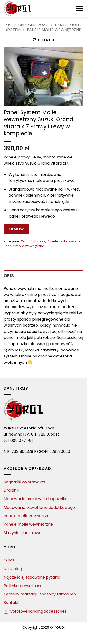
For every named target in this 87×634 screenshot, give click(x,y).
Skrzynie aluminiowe (23, 532)
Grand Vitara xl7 (33, 241)
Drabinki (11, 490)
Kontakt (11, 602)
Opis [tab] (9, 275)
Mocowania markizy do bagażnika (35, 499)
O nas (9, 560)
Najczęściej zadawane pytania (32, 577)
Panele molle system (63, 241)
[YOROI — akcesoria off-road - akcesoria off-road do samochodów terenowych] (28, 8)
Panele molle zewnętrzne (28, 516)
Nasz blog (13, 569)
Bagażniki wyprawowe (24, 482)
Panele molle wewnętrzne (54, 30)
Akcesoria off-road (27, 25)
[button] (79, 8)
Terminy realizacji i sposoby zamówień (40, 594)
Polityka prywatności (23, 585)
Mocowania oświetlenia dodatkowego (39, 507)
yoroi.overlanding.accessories (38, 611)
